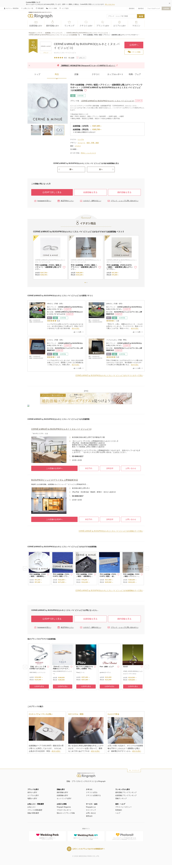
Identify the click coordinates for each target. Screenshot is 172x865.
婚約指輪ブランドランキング (126, 792)
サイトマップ (91, 810)
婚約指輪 (52, 26)
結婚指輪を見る (90, 192)
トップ (37, 74)
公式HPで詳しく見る (51, 192)
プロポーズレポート (64, 810)
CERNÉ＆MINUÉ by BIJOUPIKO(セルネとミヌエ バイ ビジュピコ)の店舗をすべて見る (111, 531)
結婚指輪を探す (62, 795)
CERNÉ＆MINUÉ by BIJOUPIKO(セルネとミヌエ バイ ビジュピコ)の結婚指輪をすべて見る (109, 590)
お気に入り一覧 (28, 8)
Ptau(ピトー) (80, 672)
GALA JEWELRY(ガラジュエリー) (62, 672)
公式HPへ (133, 45)
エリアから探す (33, 795)
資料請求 (109, 468)
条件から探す (32, 792)
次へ (101, 169)
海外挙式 (141, 8)
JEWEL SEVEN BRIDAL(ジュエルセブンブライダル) (133, 672)
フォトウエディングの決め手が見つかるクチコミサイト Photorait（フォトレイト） (124, 838)
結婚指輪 (166, 8)
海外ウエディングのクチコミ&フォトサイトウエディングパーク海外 (86, 838)
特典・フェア (135, 74)
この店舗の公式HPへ (54, 468)
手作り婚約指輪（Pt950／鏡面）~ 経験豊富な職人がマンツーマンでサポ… (120, 267)
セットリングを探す (64, 798)
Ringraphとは (91, 807)
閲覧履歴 (41, 8)
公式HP (138, 100)
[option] (39, 568)
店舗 (76, 74)
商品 (57, 74)
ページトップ (135, 770)
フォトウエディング (153, 8)
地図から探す (32, 798)
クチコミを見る (91, 792)
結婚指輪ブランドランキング (126, 795)
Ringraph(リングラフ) (35, 33)
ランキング (69, 26)
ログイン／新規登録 (12, 8)
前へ (71, 169)
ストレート (81, 143)
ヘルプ (117, 813)
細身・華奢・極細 (93, 143)
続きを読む (75, 328)
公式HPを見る (39, 686)
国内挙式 (131, 8)
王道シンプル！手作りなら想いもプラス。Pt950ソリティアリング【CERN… (48, 267)
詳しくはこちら (110, 4)
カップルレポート (115, 74)
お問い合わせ (131, 468)
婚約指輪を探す (62, 792)
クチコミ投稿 (52, 8)
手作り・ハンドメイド (88, 153)
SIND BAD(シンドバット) (37, 672)
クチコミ (86, 26)
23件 (72, 58)
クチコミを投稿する (93, 795)
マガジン (136, 26)
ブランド (102, 26)
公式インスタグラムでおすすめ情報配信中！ (88, 849)
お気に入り (31, 807)
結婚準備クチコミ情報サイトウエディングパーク (47, 838)
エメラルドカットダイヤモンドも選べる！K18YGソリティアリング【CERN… (84, 267)
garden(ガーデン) (105, 672)
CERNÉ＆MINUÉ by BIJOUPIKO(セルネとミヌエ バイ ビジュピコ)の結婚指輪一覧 (54, 35)
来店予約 (88, 468)
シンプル (81, 139)
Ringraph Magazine (64, 807)
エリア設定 (65, 8)
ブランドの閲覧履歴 (34, 810)
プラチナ (78, 146)
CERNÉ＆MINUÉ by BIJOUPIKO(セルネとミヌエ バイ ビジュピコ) (87, 33)
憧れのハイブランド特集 (66, 813)
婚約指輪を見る (124, 192)
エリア (119, 26)
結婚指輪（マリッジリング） (54, 33)
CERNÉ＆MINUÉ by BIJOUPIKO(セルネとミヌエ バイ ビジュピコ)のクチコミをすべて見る (109, 375)
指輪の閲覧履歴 (33, 813)
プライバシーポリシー (123, 807)
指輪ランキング (121, 798)
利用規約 (118, 810)
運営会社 (89, 816)
